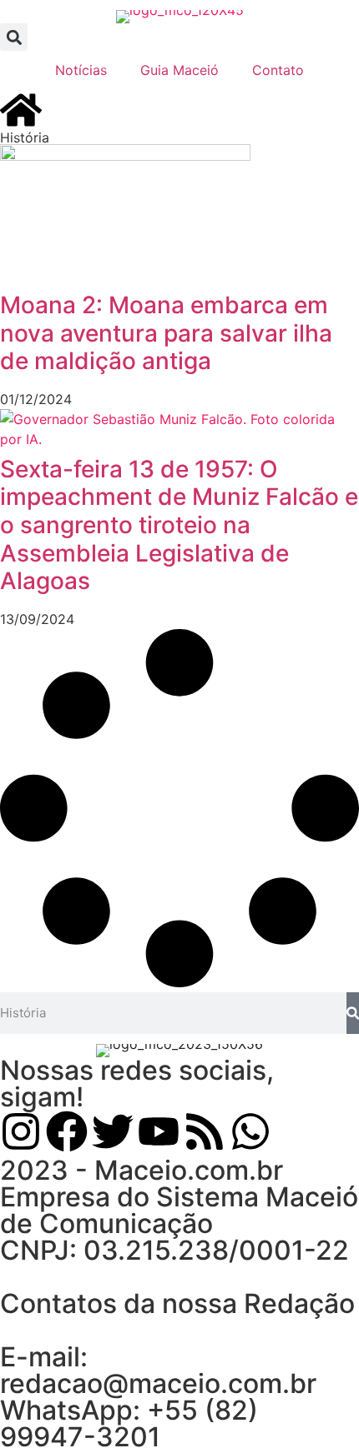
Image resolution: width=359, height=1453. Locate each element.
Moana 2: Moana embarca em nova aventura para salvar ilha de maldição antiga (166, 333)
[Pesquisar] (352, 1013)
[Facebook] (67, 1131)
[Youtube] (159, 1131)
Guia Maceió (179, 70)
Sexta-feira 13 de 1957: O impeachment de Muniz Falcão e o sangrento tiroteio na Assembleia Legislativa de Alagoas (179, 525)
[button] (14, 37)
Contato (278, 70)
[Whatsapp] (250, 1131)
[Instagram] (21, 1131)
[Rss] (204, 1131)
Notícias (81, 70)
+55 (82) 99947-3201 (129, 1423)
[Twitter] (113, 1131)
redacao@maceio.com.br (158, 1383)
